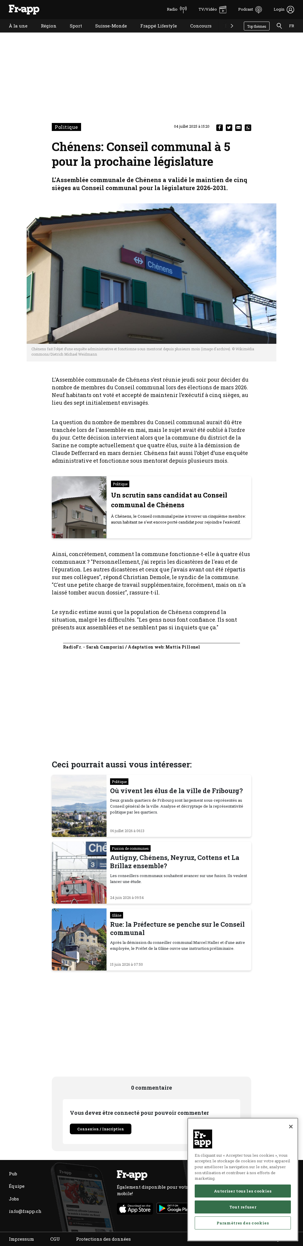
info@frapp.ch (25, 1211)
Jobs (14, 1199)
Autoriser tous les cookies (242, 1191)
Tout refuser (243, 1207)
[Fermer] (290, 1126)
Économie (231, 33)
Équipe (17, 1186)
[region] (242, 1179)
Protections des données (103, 1239)
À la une (13, 33)
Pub (13, 1174)
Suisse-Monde (107, 33)
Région (44, 33)
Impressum (21, 1239)
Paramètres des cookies (243, 1223)
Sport (71, 33)
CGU (55, 1239)
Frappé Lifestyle (154, 33)
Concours (196, 33)
